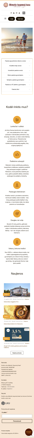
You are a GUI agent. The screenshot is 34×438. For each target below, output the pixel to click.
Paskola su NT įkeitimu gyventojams (15, 84)
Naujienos (27, 299)
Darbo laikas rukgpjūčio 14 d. (11, 301)
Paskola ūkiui (15, 89)
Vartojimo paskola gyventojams (15, 80)
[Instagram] (16, 13)
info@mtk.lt (9, 388)
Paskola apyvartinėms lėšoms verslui (15, 61)
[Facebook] (11, 13)
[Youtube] (19, 13)
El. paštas (4, 412)
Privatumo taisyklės (5, 430)
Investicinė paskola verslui (15, 70)
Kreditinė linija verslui (15, 65)
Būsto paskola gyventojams (15, 75)
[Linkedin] (14, 13)
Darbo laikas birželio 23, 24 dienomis (13, 324)
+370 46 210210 (10, 386)
